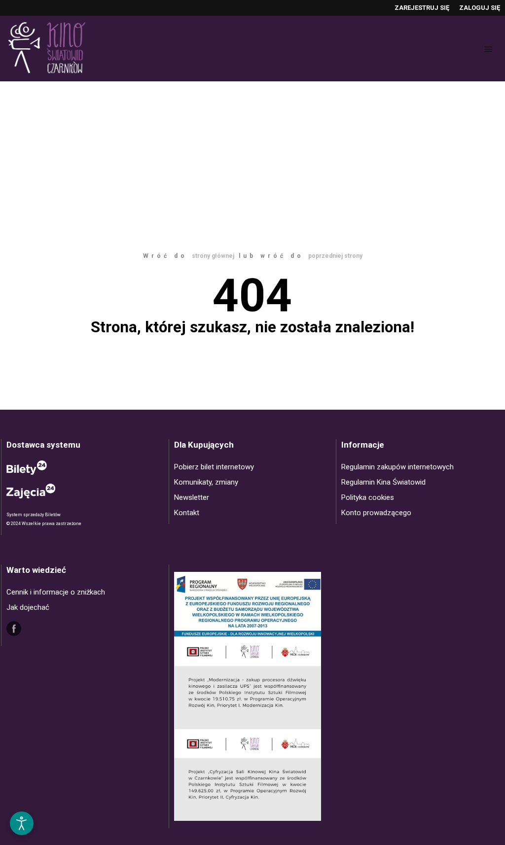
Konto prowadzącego (376, 512)
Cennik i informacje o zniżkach (55, 592)
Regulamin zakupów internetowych (397, 466)
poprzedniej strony (335, 255)
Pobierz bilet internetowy (214, 466)
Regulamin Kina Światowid (383, 482)
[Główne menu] (489, 49)
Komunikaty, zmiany (206, 482)
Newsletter (191, 497)
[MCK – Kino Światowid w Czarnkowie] (47, 49)
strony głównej (213, 255)
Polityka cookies (367, 497)
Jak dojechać (27, 607)
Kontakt (186, 512)
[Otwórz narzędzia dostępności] (22, 823)
